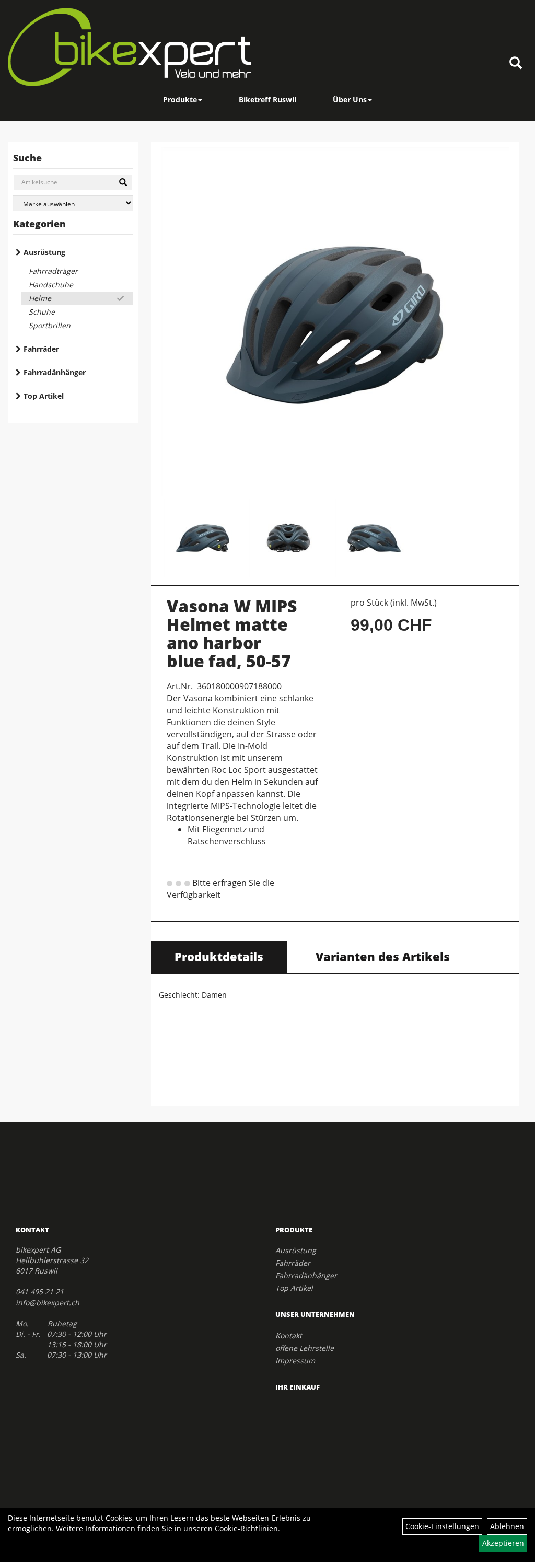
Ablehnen (507, 1526)
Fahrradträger (53, 271)
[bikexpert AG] (129, 47)
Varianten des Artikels (383, 956)
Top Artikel (44, 396)
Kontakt (288, 1335)
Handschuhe (51, 285)
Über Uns (350, 100)
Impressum (295, 1361)
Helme (40, 298)
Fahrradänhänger (55, 372)
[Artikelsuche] (515, 63)
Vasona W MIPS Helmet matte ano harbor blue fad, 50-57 (232, 634)
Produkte (180, 100)
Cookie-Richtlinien (246, 1528)
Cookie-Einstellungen (442, 1526)
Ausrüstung (44, 252)
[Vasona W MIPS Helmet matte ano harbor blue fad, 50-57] (335, 321)
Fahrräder (41, 349)
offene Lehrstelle (304, 1348)
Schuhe (42, 312)
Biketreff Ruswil (267, 100)
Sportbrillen (50, 325)
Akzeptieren (503, 1543)
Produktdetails (219, 956)
